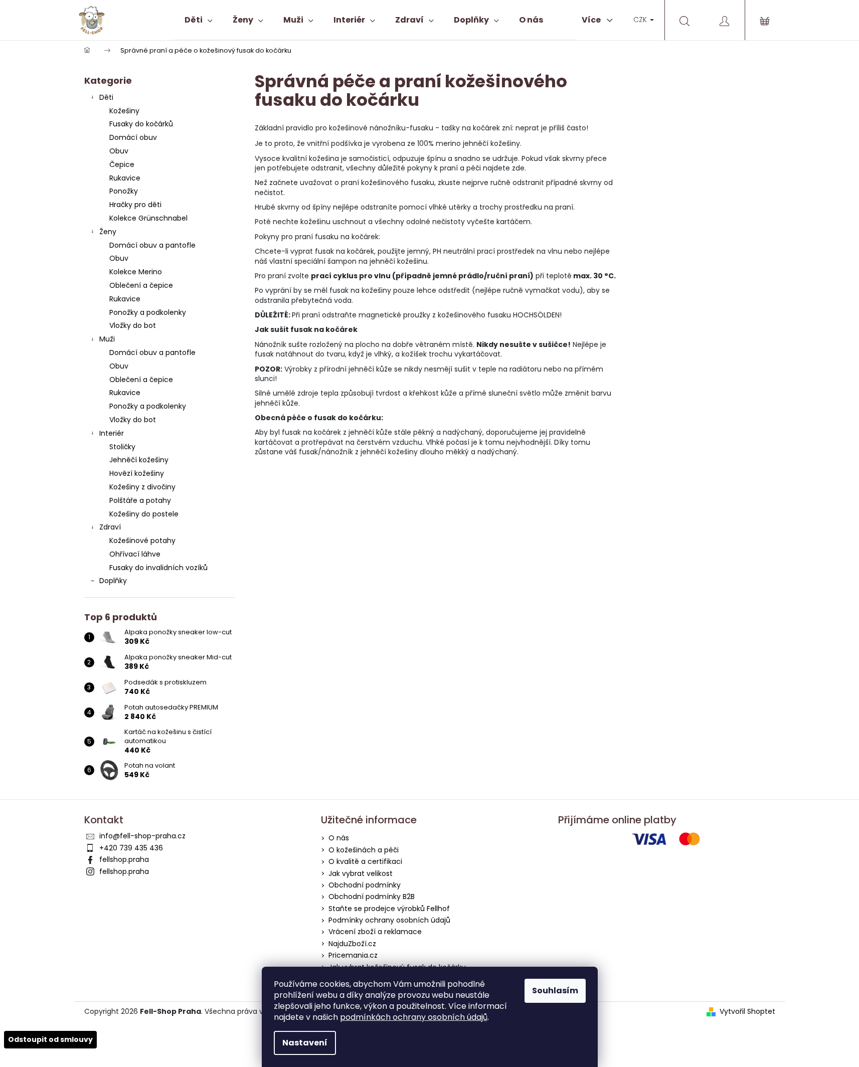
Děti (106, 97)
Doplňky (113, 581)
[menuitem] (199, 20)
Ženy (107, 232)
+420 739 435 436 (131, 848)
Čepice (121, 164)
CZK (641, 20)
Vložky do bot (132, 325)
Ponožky (123, 191)
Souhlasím (555, 990)
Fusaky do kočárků (141, 124)
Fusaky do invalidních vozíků (158, 568)
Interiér (111, 433)
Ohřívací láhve (134, 554)
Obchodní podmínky (364, 885)
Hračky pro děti (135, 205)
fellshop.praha (124, 859)
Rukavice (124, 178)
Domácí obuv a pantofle (152, 245)
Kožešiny (124, 111)
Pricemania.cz (353, 955)
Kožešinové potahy (142, 541)
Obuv (118, 151)
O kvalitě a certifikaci (365, 861)
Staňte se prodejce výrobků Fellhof (389, 909)
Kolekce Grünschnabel (148, 218)
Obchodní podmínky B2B (371, 897)
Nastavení (304, 1042)
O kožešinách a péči (363, 850)
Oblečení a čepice (141, 285)
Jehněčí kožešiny (138, 460)
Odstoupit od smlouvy (50, 1039)
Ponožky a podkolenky (147, 312)
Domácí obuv (133, 137)
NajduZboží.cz (352, 944)
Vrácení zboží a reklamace (375, 932)
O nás (338, 838)
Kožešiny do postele (144, 514)
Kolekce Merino (135, 272)
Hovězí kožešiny (136, 473)
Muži (107, 339)
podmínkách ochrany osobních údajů (413, 1017)
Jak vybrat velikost (360, 873)
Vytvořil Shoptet (747, 1011)
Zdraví (110, 527)
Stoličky (122, 447)
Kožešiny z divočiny (142, 487)
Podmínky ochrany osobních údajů (389, 920)
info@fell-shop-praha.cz (142, 836)
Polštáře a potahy (140, 500)
